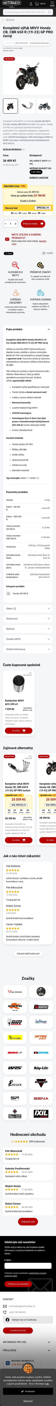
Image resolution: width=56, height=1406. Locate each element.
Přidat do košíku (30, 223)
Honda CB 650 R (20, 593)
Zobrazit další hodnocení (28, 953)
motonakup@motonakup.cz (22, 1306)
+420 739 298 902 (17, 1312)
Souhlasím (30, 1391)
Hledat (49, 12)
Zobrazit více (28, 1221)
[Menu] (52, 4)
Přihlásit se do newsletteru (18, 1284)
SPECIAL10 (43, 207)
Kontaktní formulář (18, 1330)
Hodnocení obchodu (28, 1134)
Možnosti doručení (39, 178)
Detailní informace (12, 149)
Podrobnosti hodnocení (39, 43)
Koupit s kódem (28, 200)
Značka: (8, 51)
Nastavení (28, 1401)
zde (47, 1383)
